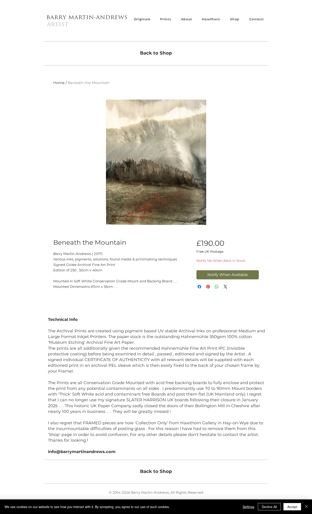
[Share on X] (225, 286)
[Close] (306, 506)
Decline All (269, 506)
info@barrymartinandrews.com (82, 451)
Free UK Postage (209, 251)
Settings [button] (248, 506)
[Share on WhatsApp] (216, 286)
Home (59, 83)
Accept (292, 506)
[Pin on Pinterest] (208, 286)
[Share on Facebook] (199, 286)
